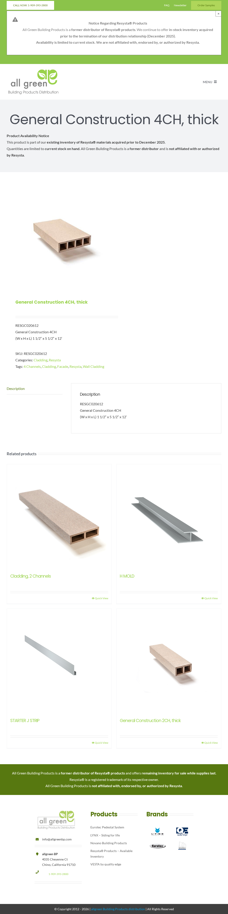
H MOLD (127, 576)
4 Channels (32, 366)
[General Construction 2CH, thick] (168, 661)
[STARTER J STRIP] (59, 661)
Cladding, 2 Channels (30, 576)
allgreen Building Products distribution (118, 909)
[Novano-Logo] (182, 840)
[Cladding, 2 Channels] (59, 516)
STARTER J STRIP (24, 721)
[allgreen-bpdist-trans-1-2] (33, 70)
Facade (62, 366)
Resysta (55, 360)
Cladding (40, 360)
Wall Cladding (93, 366)
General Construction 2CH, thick (150, 721)
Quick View (101, 598)
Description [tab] (16, 388)
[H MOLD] (168, 516)
